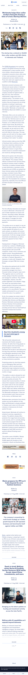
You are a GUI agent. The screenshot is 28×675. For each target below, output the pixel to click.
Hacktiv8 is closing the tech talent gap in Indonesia (14, 334)
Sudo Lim (14, 579)
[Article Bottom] (14, 447)
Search (4, 673)
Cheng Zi (14, 490)
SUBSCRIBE (24, 2)
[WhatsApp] (20, 28)
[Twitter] (13, 28)
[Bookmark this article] (24, 24)
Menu (14, 673)
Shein (3, 535)
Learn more (6, 669)
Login (23, 673)
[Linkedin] (17, 28)
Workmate (15, 82)
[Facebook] (10, 28)
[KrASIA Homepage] (14, 2)
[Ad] (14, 466)
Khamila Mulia (14, 21)
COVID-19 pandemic (10, 66)
